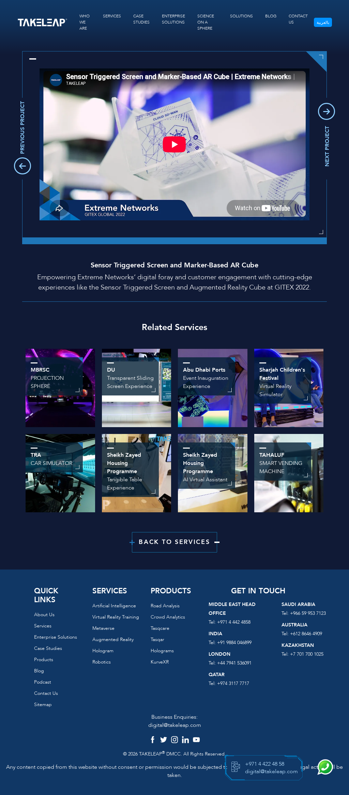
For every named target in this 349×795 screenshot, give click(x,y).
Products (43, 659)
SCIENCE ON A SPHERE (205, 22)
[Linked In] (185, 740)
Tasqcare (160, 628)
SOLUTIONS (241, 16)
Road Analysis (165, 606)
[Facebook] (152, 740)
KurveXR (160, 662)
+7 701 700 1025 (306, 654)
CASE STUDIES (141, 19)
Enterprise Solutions (55, 637)
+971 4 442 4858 (234, 622)
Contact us (46, 693)
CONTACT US (298, 19)
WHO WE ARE (84, 22)
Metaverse (103, 628)
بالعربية (323, 22)
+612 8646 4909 (306, 633)
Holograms (162, 651)
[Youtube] (196, 740)
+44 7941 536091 (234, 663)
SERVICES (112, 16)
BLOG (270, 16)
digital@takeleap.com (174, 725)
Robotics (101, 662)
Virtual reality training (115, 617)
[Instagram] (174, 740)
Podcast (42, 682)
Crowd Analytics (168, 617)
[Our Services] (60, 472)
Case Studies (48, 648)
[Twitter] (163, 740)
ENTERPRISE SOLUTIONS (173, 19)
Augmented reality (113, 639)
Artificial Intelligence (114, 606)
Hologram (102, 651)
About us (44, 614)
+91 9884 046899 (234, 642)
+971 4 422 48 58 (264, 764)
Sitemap (43, 704)
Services (42, 626)
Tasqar (157, 639)
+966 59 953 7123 (308, 613)
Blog (39, 671)
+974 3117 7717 (233, 683)
